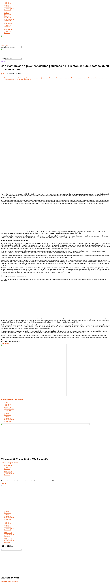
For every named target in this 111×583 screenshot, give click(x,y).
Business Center (3, 61)
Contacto (7, 27)
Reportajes (7, 3)
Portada (6, 2)
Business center (9, 25)
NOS (2, 73)
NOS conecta (8, 23)
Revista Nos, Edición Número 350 (12, 399)
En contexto (7, 10)
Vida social (7, 7)
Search (3, 47)
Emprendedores (9, 8)
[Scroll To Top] (1, 478)
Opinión (6, 5)
